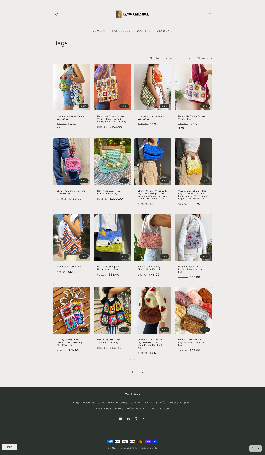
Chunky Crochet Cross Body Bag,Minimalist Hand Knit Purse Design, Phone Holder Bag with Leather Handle (193, 195)
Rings (75, 402)
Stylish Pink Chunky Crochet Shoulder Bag (71, 192)
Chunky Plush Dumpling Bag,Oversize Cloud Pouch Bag (192, 342)
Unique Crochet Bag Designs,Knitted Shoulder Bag (191, 269)
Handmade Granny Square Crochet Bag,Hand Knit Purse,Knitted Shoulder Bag (111, 119)
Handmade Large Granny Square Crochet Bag (110, 341)
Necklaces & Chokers (109, 408)
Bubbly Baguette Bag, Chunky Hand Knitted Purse (152, 267)
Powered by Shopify (147, 448)
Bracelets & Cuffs (94, 402)
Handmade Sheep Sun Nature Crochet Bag (108, 267)
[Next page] (142, 373)
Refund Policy (135, 408)
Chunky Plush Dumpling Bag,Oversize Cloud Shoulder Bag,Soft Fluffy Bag (150, 343)
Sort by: (155, 58)
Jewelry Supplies (179, 402)
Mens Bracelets (117, 402)
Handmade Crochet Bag (69, 266)
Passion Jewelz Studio (127, 448)
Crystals (136, 402)
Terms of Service (158, 408)
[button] (57, 14)
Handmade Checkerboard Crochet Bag (151, 117)
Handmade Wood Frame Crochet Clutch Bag (109, 192)
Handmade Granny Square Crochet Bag (70, 117)
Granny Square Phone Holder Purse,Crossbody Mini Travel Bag (69, 342)
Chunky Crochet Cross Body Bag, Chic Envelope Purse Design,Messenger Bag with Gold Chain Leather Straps (152, 195)
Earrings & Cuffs (155, 402)
